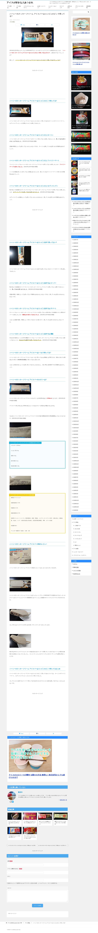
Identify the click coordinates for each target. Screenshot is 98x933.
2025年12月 (76, 262)
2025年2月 (75, 295)
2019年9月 (75, 510)
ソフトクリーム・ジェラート (29, 7)
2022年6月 (75, 401)
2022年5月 (75, 404)
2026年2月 (75, 256)
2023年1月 (75, 378)
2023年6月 (75, 361)
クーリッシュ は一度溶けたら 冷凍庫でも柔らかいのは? (84, 190)
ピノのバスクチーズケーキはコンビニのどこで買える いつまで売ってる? (53, 845)
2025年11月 (76, 266)
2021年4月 (75, 447)
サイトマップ (62, 7)
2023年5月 (75, 365)
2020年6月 (75, 480)
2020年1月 (75, 497)
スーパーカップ (78, 535)
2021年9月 (75, 431)
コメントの (77, 570)
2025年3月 (75, 292)
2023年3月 (75, 371)
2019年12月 (76, 500)
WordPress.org (76, 573)
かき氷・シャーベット (41, 7)
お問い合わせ (70, 7)
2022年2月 (75, 414)
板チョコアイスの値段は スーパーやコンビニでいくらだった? (45, 823)
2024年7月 (75, 318)
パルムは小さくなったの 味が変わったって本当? (84, 176)
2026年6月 (75, 243)
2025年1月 (75, 299)
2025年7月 (75, 279)
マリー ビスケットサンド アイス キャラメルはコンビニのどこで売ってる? (30, 837)
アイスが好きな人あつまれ (20, 2)
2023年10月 (76, 348)
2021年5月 (75, 444)
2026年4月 (75, 249)
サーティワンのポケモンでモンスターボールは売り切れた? (84, 163)
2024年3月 (75, 332)
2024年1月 (75, 338)
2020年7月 (75, 477)
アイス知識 (19, 7)
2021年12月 (76, 421)
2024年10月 (76, 309)
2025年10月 (76, 269)
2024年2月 (75, 335)
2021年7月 (75, 437)
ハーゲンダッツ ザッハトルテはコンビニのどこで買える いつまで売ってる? (23, 845)
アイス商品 (9, 7)
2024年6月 (75, 322)
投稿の (76, 567)
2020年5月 (75, 483)
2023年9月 (75, 351)
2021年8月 (75, 434)
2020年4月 (75, 487)
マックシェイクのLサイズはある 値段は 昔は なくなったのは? (84, 184)
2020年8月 (75, 473)
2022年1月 (75, 417)
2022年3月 (75, 411)
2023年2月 (75, 375)
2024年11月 (76, 305)
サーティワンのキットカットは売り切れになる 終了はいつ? (14, 823)
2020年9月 (75, 470)
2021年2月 (75, 454)
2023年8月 (75, 355)
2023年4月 (75, 368)
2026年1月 (75, 259)
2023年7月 (75, 358)
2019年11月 (76, 503)
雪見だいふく (78, 545)
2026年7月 (75, 239)
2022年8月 (75, 394)
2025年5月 (75, 285)
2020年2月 (75, 493)
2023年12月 (76, 342)
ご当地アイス (78, 525)
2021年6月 (75, 441)
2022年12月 (76, 381)
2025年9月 (75, 272)
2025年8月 (75, 276)
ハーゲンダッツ (78, 538)
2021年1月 (75, 457)
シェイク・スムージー (52, 7)
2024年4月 (75, 328)
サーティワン (78, 532)
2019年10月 (76, 506)
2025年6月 (75, 282)
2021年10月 (76, 427)
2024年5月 (75, 325)
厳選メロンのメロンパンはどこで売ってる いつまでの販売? (60, 823)
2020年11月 (76, 464)
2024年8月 (75, 315)
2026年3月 (75, 252)
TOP (15, 922)
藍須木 (86, 203)
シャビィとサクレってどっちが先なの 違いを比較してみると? (84, 170)
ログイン (75, 564)
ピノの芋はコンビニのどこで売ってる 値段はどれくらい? (29, 822)
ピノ (76, 542)
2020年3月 (75, 490)
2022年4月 (75, 408)
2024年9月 (75, 312)
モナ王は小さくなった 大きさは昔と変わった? (14, 836)
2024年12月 (76, 302)
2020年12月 (76, 460)
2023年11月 (76, 345)
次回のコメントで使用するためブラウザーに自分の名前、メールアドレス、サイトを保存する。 (33, 883)
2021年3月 (75, 450)
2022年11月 (76, 384)
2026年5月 (75, 246)
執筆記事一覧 (63, 800)
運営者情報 (88, 7)
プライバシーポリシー (79, 7)
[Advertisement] (38, 82)
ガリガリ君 (77, 528)
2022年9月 (75, 391)
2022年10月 (76, 388)
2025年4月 (75, 289)
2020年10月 (76, 467)
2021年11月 (76, 424)
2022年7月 (75, 398)
